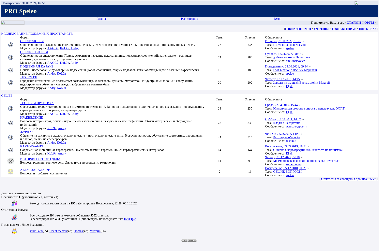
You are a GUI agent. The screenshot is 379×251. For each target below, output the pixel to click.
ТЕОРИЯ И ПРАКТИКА (37, 103)
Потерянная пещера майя (290, 44)
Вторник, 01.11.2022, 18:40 (283, 41)
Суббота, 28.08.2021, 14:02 (283, 119)
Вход (277, 18)
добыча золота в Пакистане (291, 57)
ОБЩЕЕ (6, 95)
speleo (290, 48)
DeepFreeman (58, 231)
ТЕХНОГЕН (28, 77)
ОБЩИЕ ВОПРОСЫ (287, 171)
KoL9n (64, 48)
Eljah (289, 86)
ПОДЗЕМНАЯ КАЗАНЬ (36, 66)
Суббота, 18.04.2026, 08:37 (283, 53)
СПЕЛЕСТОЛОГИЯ (34, 52)
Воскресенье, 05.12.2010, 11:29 (285, 168)
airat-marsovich (295, 61)
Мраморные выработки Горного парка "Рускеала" (307, 160)
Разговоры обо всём (286, 137)
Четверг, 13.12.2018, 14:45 (282, 79)
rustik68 (291, 140)
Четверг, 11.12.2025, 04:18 (282, 157)
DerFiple (130, 219)
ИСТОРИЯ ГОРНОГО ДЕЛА (40, 159)
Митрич (95, 231)
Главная (102, 18)
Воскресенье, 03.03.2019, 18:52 (286, 146)
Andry (74, 48)
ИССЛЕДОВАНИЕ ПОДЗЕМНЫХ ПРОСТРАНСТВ (37, 33)
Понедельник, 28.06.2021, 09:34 (286, 66)
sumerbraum (293, 164)
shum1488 (36, 231)
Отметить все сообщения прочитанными (348, 179)
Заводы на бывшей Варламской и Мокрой (301, 82)
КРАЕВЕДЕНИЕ (31, 117)
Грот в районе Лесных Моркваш (295, 70)
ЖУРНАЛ (27, 132)
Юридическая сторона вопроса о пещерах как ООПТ (309, 108)
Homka (78, 231)
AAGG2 (52, 48)
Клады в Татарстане (286, 123)
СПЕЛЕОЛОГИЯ (32, 41)
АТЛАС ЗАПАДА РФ (35, 169)
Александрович (296, 126)
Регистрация (189, 18)
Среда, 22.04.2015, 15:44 (281, 105)
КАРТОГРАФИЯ (31, 146)
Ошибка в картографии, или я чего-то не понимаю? (308, 150)
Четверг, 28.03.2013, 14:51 (282, 133)
